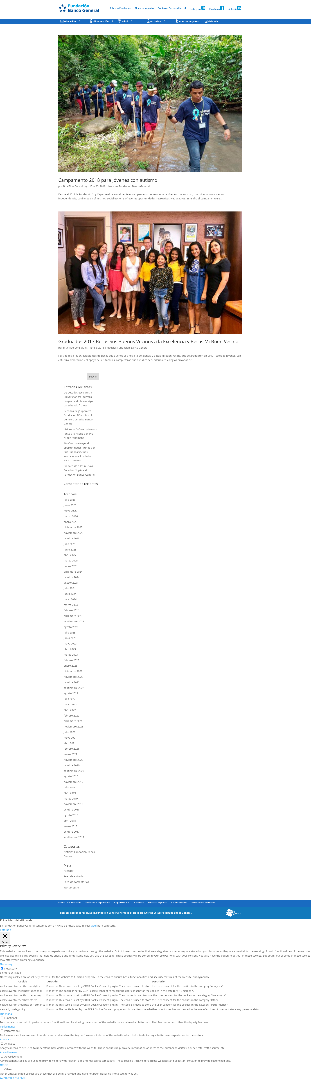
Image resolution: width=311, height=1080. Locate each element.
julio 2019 (69, 787)
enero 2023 (70, 665)
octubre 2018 (72, 809)
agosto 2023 (71, 627)
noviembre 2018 (73, 804)
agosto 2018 (71, 815)
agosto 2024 (71, 582)
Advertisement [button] (9, 1052)
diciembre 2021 (73, 721)
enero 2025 (70, 566)
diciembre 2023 (73, 616)
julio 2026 (69, 499)
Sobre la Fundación (120, 8)
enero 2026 (70, 522)
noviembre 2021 (73, 726)
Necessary (10, 968)
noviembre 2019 (73, 782)
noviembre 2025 (73, 533)
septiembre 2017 (74, 837)
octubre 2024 (72, 577)
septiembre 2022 (74, 688)
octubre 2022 (72, 682)
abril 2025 (70, 555)
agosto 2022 (71, 693)
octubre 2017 (72, 831)
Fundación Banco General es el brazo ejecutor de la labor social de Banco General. (144, 913)
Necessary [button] (6, 964)
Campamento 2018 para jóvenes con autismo (107, 180)
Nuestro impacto (144, 8)
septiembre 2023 (74, 621)
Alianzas (139, 902)
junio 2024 (70, 593)
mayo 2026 (70, 510)
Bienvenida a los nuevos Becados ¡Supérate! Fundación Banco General (79, 470)
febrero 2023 (71, 660)
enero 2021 (70, 754)
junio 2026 (70, 505)
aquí (94, 925)
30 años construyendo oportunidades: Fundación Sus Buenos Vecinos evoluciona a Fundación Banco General (80, 452)
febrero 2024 (71, 610)
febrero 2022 (71, 715)
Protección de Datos (203, 902)
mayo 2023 (70, 643)
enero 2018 (70, 826)
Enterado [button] (5, 930)
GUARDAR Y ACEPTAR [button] (13, 1077)
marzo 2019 (71, 798)
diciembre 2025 (73, 527)
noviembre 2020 (73, 759)
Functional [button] (6, 1013)
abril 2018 (70, 820)
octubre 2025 (72, 538)
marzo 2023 (71, 654)
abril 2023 (70, 649)
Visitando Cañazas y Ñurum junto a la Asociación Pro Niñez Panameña (80, 434)
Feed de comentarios (76, 882)
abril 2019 (70, 793)
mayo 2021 (70, 737)
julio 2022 (69, 699)
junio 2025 (70, 549)
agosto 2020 (71, 776)
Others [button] (4, 1065)
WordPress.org (72, 887)
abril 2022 (70, 710)
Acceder (68, 870)
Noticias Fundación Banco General (129, 186)
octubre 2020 (72, 765)
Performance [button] (7, 1026)
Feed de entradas (74, 876)
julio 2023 (69, 632)
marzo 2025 (71, 560)
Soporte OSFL (122, 902)
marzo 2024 (71, 605)
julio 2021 (69, 732)
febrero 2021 (71, 748)
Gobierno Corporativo (170, 8)
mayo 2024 (70, 599)
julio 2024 (69, 588)
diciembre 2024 (73, 571)
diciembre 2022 (73, 671)
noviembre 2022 (73, 676)
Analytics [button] (5, 1039)
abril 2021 (70, 743)
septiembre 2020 (74, 771)
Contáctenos (179, 902)
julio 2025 (69, 544)
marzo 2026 (71, 516)
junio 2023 (70, 638)
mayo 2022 (70, 704)
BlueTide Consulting (75, 186)
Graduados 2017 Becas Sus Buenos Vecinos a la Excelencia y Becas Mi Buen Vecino (148, 341)
